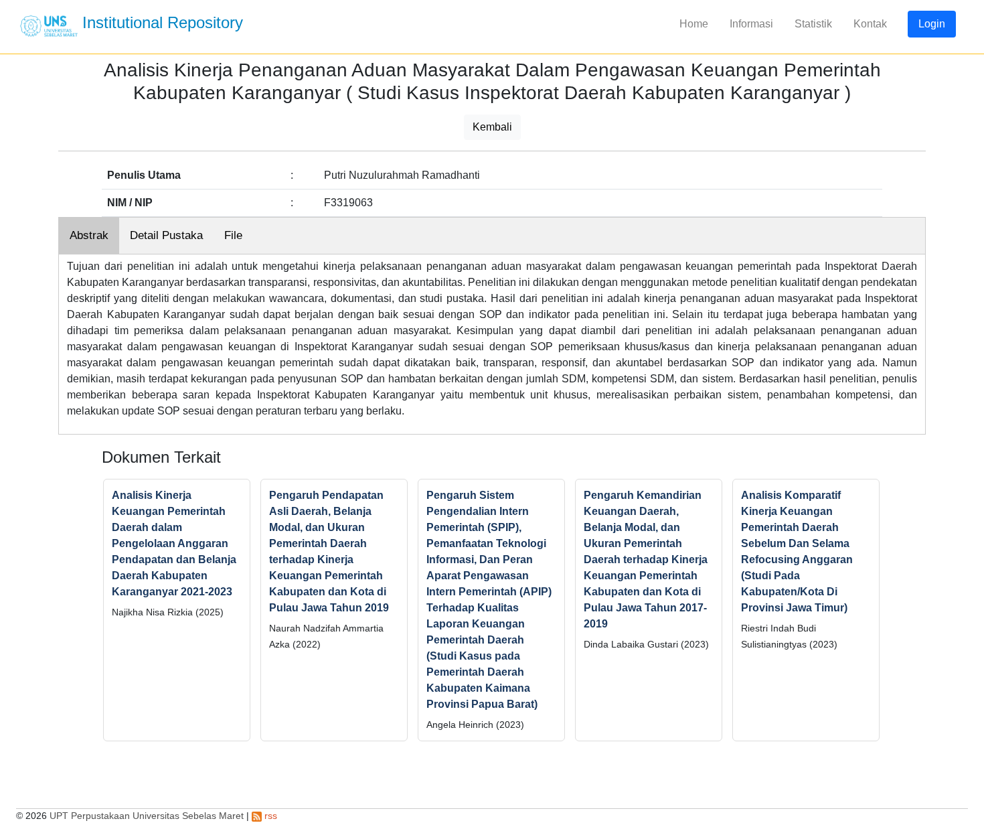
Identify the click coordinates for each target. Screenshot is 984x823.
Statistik (813, 23)
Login (931, 23)
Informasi (751, 23)
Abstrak (89, 235)
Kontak (870, 23)
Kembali (492, 127)
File (233, 235)
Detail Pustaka (166, 235)
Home (693, 23)
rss (269, 815)
